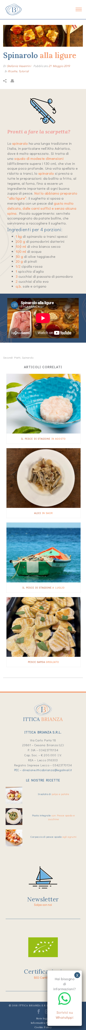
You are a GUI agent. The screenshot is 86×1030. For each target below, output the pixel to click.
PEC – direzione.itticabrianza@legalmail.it (43, 770)
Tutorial (24, 71)
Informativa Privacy (43, 1022)
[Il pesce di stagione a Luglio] (43, 552)
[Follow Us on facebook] (38, 1013)
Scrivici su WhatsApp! (65, 1015)
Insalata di (53, 794)
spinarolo (28, 357)
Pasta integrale (53, 817)
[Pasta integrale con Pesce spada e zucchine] (14, 816)
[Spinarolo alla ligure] (43, 36)
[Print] (14, 80)
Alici (43, 513)
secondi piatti (11, 357)
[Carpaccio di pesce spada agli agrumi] (14, 838)
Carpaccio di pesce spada (53, 836)
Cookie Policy (43, 1027)
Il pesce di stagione (43, 438)
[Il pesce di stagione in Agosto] (43, 404)
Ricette (12, 71)
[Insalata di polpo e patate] (14, 795)
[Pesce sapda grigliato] (43, 627)
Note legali (43, 1018)
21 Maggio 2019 (59, 66)
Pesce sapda (43, 661)
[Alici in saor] (43, 478)
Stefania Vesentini (19, 66)
